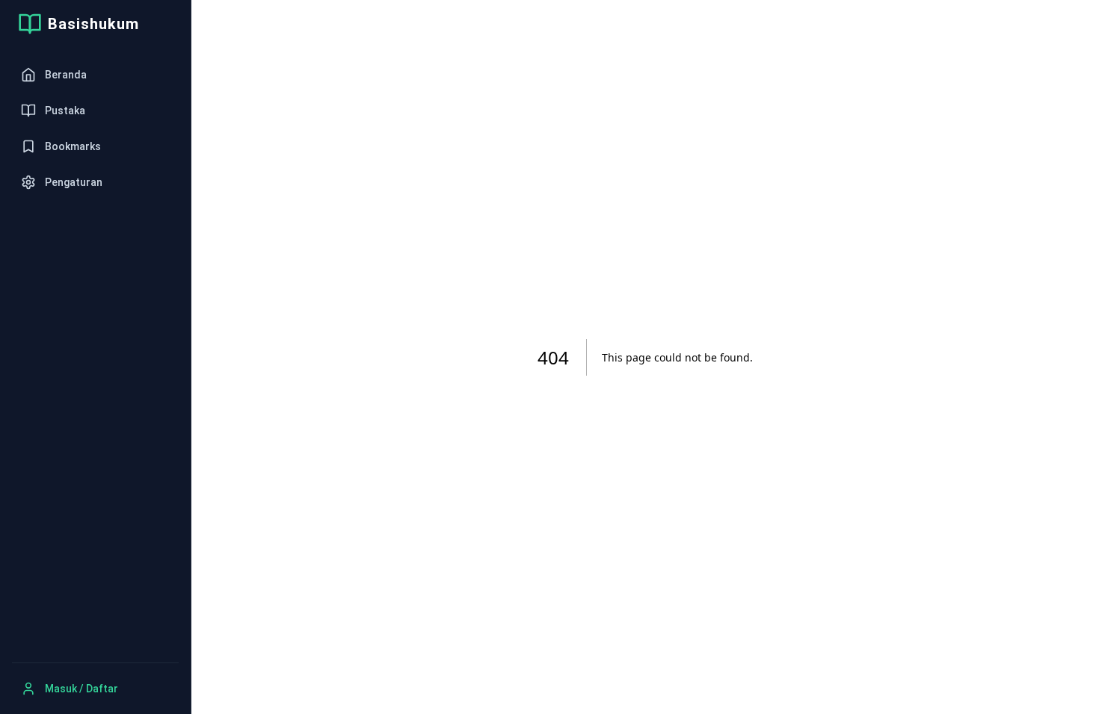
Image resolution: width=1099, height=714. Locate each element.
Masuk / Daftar (81, 689)
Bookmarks (73, 146)
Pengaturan (73, 182)
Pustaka (65, 111)
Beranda (66, 75)
